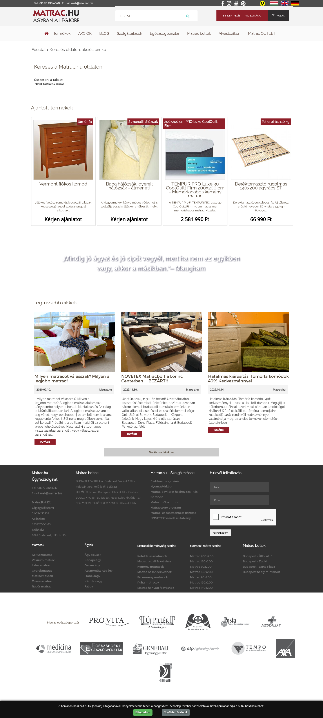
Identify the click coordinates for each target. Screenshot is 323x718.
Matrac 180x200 (201, 572)
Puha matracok (148, 582)
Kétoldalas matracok (152, 556)
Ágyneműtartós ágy (99, 570)
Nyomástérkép (161, 486)
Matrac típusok (42, 576)
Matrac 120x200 (201, 582)
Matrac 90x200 (201, 577)
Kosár (281, 15)
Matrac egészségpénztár (63, 622)
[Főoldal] (46, 33)
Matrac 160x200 (201, 561)
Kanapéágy (93, 560)
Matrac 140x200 (201, 587)
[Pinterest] (244, 3)
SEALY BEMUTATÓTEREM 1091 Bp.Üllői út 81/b (106, 503)
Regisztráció (253, 15)
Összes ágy (92, 565)
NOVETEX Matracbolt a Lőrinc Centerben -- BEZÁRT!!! (152, 378)
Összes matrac (42, 581)
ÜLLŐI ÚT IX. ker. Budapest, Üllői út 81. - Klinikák (107, 492)
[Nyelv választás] (274, 5)
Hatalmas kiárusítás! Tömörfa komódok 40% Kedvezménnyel (248, 378)
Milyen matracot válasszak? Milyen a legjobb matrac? (71, 378)
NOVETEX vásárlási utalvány (171, 518)
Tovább (45, 441)
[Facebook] (223, 3)
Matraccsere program (166, 507)
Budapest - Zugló (255, 561)
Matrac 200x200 (202, 556)
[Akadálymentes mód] (263, 5)
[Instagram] (230, 3)
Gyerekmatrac (42, 570)
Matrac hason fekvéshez (154, 572)
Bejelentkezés (231, 15)
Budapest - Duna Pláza (259, 566)
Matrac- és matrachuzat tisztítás (173, 512)
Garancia (157, 497)
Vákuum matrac (43, 560)
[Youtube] (237, 3)
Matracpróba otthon (165, 502)
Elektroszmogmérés (165, 481)
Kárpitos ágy (93, 581)
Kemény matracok (150, 566)
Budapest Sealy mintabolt (261, 572)
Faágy (89, 586)
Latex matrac (41, 565)
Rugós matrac (41, 586)
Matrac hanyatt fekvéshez (155, 587)
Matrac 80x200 (201, 566)
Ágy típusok (93, 554)
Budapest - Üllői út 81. (258, 556)
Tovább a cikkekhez (161, 452)
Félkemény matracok (152, 577)
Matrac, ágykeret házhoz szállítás (174, 491)
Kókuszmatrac (42, 554)
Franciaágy (92, 576)
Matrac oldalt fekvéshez (154, 561)
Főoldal (38, 49)
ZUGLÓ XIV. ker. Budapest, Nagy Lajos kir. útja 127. (108, 498)
